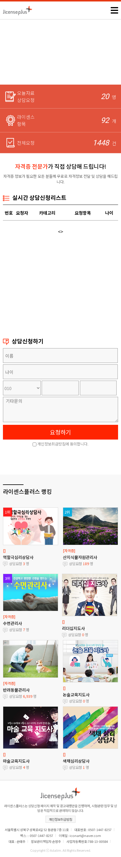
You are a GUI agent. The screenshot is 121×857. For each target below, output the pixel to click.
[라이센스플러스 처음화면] (17, 8)
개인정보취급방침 (60, 819)
